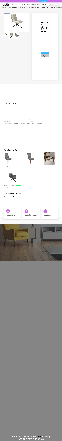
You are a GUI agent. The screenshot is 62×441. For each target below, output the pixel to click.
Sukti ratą (24, 228)
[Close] (46, 210)
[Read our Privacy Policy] (30, 224)
